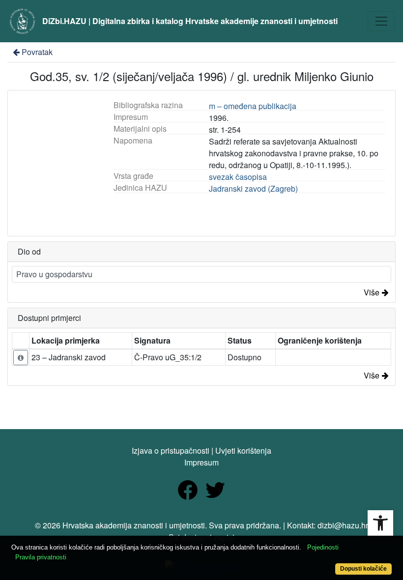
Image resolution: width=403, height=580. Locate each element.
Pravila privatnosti (40, 557)
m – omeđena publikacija (252, 106)
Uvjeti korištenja (243, 450)
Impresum (201, 462)
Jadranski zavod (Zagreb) (253, 188)
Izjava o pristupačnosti (170, 450)
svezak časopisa (238, 176)
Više (371, 292)
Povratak (37, 52)
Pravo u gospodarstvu (54, 274)
